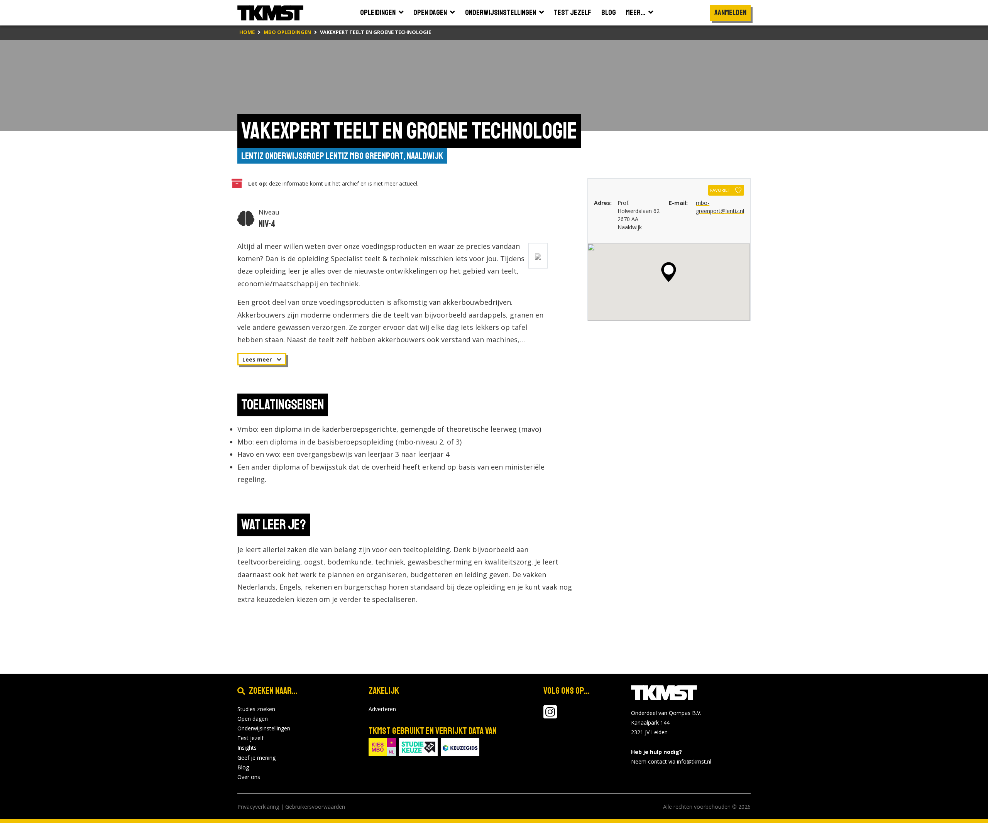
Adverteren (382, 709)
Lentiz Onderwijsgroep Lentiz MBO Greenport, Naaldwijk (342, 156)
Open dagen (252, 718)
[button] (668, 272)
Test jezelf (250, 738)
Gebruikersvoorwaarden (315, 806)
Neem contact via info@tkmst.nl (671, 761)
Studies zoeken (256, 709)
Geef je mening (256, 757)
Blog (243, 767)
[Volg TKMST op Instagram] (550, 715)
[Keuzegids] (460, 746)
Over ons (248, 777)
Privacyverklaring (258, 806)
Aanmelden (730, 12)
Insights (247, 747)
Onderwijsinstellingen (263, 728)
